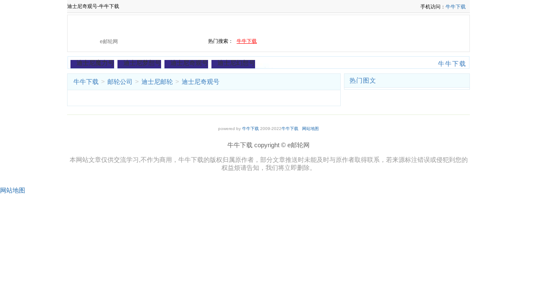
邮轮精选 (129, 25)
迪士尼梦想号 (142, 62)
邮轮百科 (206, 25)
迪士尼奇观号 (189, 62)
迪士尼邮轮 (157, 81)
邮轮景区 (284, 25)
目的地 (437, 25)
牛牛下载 (456, 7)
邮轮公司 (401, 25)
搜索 (183, 41)
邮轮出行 (167, 25)
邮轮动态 (90, 25)
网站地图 (310, 128)
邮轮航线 (362, 25)
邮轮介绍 (245, 25)
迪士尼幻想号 (236, 62)
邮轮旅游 (323, 25)
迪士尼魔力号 (95, 62)
